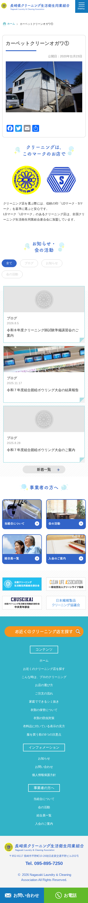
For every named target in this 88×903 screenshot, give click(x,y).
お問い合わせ (44, 766)
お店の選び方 (44, 685)
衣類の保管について (44, 710)
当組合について (44, 799)
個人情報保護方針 (44, 775)
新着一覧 (44, 469)
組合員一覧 (44, 815)
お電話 (70, 895)
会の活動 (12, 274)
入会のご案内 (44, 823)
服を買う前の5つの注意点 (44, 734)
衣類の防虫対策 (44, 718)
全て (9, 263)
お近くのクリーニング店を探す (44, 631)
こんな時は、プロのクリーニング (44, 677)
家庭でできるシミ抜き (44, 701)
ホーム (11, 23)
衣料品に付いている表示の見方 (44, 726)
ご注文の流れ (44, 693)
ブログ (29, 263)
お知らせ (52, 263)
